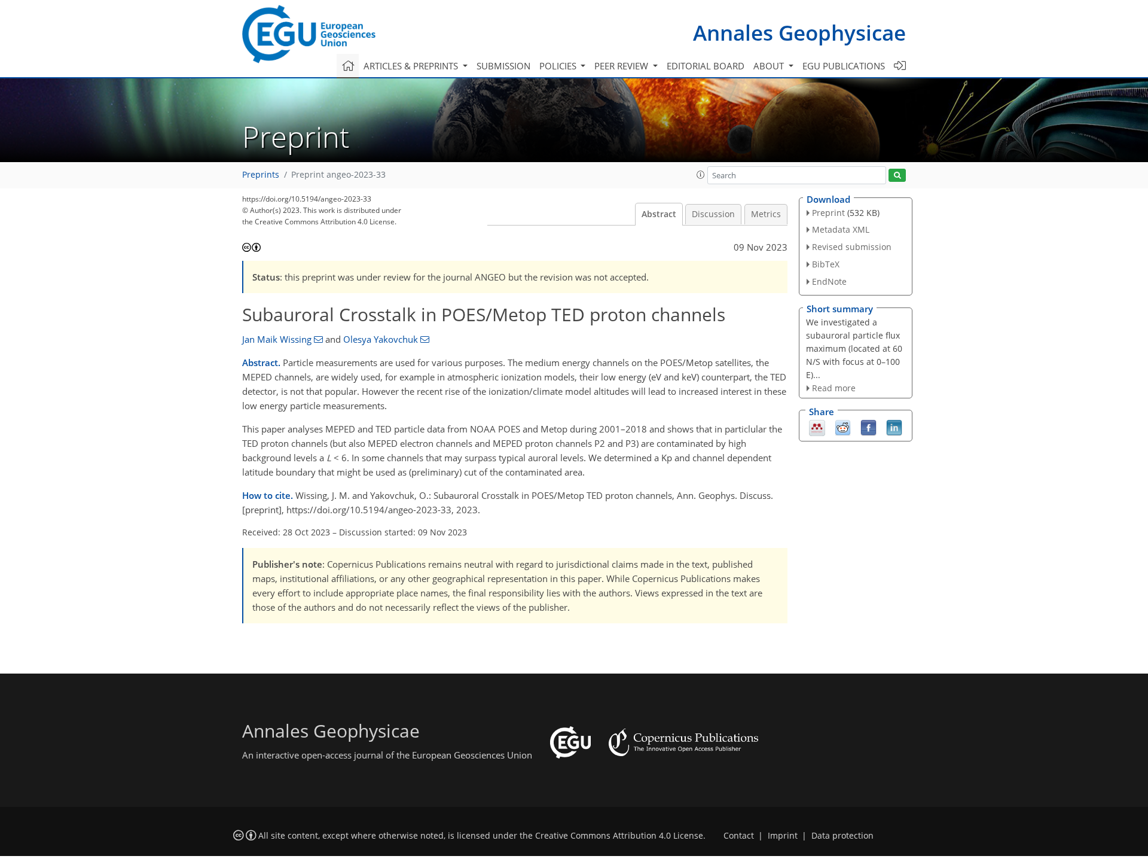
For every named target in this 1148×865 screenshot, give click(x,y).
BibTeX (825, 264)
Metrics (766, 214)
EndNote (829, 281)
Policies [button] (559, 66)
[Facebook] (868, 427)
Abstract (659, 214)
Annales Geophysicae (799, 33)
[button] (701, 174)
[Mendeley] (817, 427)
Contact (738, 835)
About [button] (769, 66)
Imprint (783, 835)
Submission (503, 66)
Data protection (842, 835)
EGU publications (843, 66)
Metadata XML (840, 229)
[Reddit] (843, 427)
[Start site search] (897, 175)
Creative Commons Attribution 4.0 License (619, 835)
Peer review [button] (622, 66)
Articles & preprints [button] (412, 66)
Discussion (713, 214)
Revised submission (851, 246)
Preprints (260, 174)
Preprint (828, 212)
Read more (834, 388)
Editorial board (705, 66)
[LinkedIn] (894, 427)
